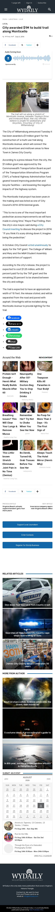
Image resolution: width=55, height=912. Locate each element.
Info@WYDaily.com (31, 896)
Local (21, 19)
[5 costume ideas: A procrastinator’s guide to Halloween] (27, 723)
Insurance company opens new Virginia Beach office (41, 507)
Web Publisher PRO (36, 910)
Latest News (13, 19)
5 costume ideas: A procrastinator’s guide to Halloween (27, 733)
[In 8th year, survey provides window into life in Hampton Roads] (27, 754)
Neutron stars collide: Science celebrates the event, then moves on (27, 703)
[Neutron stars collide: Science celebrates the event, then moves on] (27, 693)
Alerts (27, 601)
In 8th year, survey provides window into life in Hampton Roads (27, 764)
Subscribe (42, 3)
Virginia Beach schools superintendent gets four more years (14, 508)
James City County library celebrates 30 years (27, 664)
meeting (15, 229)
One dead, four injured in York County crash (27, 605)
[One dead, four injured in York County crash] (27, 593)
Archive (27, 698)
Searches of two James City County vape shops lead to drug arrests (28, 634)
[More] (37, 45)
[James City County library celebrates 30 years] (27, 654)
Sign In (29, 3)
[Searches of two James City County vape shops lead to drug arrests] (27, 624)
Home (5, 19)
